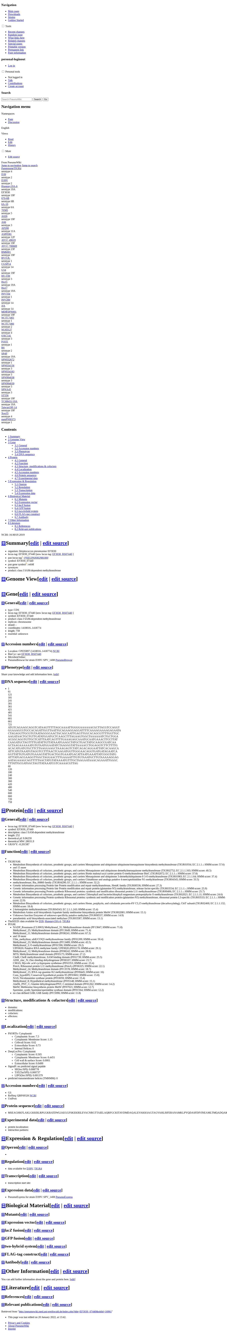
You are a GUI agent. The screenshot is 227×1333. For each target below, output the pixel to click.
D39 (3, 174)
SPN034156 (7, 365)
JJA (3, 305)
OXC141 (6, 335)
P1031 (4, 341)
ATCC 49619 (8, 240)
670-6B (5, 198)
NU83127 (6, 329)
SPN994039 (7, 383)
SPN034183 (7, 371)
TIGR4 (17, 168)
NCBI (56, 651)
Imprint (12, 1328)
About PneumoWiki (18, 1325)
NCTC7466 (7, 323)
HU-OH (5, 276)
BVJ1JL (5, 258)
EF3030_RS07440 (62, 554)
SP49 (4, 353)
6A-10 (4, 204)
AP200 (5, 228)
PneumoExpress (64, 1197)
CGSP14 (6, 264)
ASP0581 (6, 234)
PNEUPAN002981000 (36, 557)
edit (34, 543)
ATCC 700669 (9, 246)
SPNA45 (6, 389)
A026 (4, 216)
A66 (3, 222)
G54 (3, 270)
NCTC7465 (7, 317)
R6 (2, 347)
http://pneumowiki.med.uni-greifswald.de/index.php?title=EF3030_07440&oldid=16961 (65, 1311)
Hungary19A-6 (9, 186)
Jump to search (30, 165)
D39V (4, 180)
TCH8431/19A (9, 401)
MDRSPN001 (8, 311)
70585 (4, 210)
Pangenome (7, 168)
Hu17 (4, 287)
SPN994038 (7, 377)
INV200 (5, 299)
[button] (3, 26)
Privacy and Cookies (19, 1322)
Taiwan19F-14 (9, 407)
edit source (55, 543)
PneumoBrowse (64, 660)
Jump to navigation (11, 165)
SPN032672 (7, 359)
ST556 (4, 395)
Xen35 (4, 413)
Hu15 (4, 282)
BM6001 (6, 252)
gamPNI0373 (8, 419)
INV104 (5, 293)
